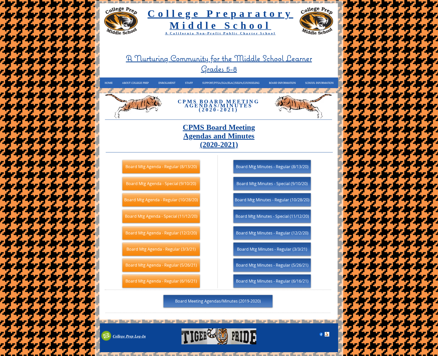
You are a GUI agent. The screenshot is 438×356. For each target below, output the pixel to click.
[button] (135, 82)
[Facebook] (321, 334)
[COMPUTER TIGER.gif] (327, 334)
